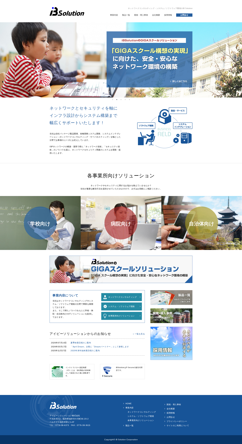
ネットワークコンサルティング (122, 297)
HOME (128, 403)
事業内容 (114, 15)
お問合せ (184, 15)
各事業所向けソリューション (121, 316)
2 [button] (116, 99)
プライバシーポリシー (177, 421)
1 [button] (112, 99)
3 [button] (121, 99)
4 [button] (125, 99)
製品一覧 (126, 15)
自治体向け (201, 224)
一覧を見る (140, 334)
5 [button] (129, 99)
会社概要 (156, 15)
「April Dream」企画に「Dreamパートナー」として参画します (100, 347)
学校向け (40, 224)
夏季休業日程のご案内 (81, 343)
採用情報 (168, 15)
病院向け (121, 224)
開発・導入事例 (141, 15)
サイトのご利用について (178, 425)
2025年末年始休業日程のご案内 (85, 350)
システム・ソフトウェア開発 (121, 306)
